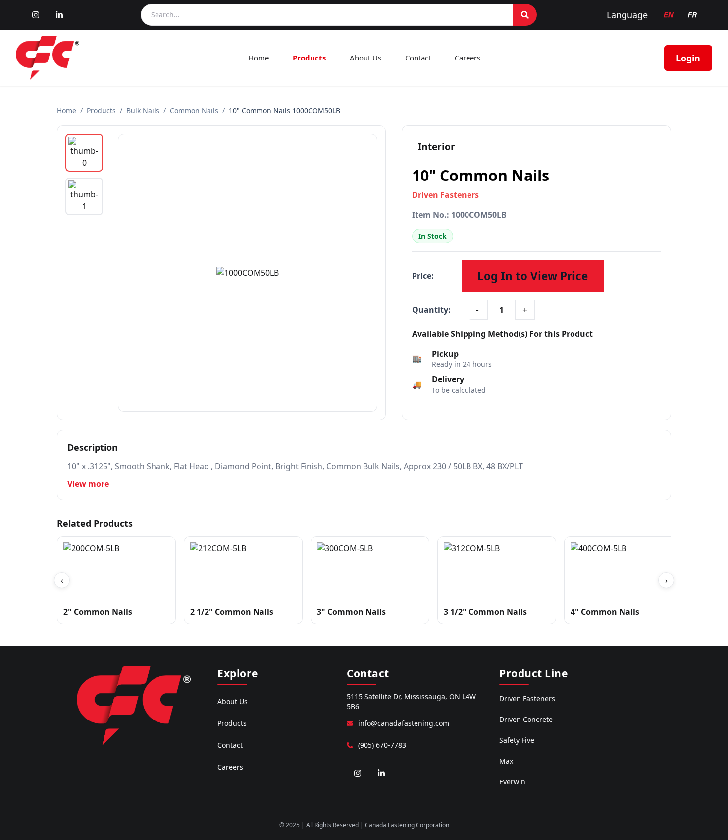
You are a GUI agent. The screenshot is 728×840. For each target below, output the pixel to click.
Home (258, 57)
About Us (365, 57)
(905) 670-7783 (382, 745)
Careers (467, 57)
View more (88, 484)
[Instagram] (36, 15)
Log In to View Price (532, 276)
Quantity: (431, 309)
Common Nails (194, 110)
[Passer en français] (692, 15)
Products (309, 57)
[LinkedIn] (59, 15)
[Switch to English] (668, 15)
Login (688, 58)
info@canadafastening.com (403, 723)
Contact (418, 57)
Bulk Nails (142, 110)
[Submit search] (525, 15)
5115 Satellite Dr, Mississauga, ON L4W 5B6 (411, 701)
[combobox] (327, 15)
